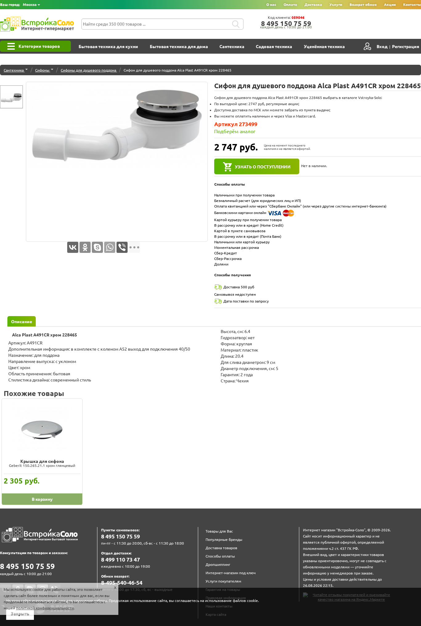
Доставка (313, 4)
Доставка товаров (221, 548)
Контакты (412, 4)
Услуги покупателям (223, 581)
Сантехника (231, 46)
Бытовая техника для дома (179, 46)
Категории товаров (39, 46)
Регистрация (405, 46)
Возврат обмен (363, 4)
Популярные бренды (224, 539)
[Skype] (97, 247)
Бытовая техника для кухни (108, 46)
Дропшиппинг (218, 564)
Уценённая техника (324, 46)
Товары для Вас (219, 531)
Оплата (290, 4)
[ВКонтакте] (72, 247)
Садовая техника (274, 46)
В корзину (42, 499)
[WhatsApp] (109, 247)
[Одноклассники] (85, 247)
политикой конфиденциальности (45, 608)
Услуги (335, 4)
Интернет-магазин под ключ (230, 573)
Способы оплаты (220, 556)
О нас (271, 4)
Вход (382, 46)
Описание (21, 321)
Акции (390, 4)
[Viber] (122, 247)
